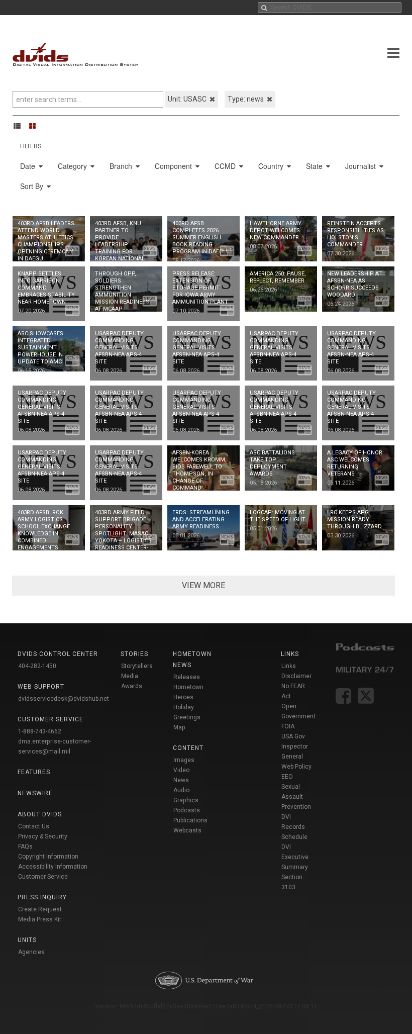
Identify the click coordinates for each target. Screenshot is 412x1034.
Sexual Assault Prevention (296, 796)
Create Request (40, 909)
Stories (134, 653)
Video (181, 770)
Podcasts (186, 810)
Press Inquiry (42, 897)
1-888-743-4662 (39, 731)
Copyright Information (48, 856)
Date (28, 166)
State (315, 166)
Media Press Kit (39, 919)
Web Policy (296, 766)
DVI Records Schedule (294, 826)
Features (34, 772)
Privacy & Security (42, 836)
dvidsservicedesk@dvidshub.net (63, 698)
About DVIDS (40, 814)
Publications (190, 820)
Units (27, 940)
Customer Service (43, 876)
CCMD (226, 166)
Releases (186, 677)
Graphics (185, 800)
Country (271, 166)
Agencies (31, 952)
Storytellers (137, 666)
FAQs (25, 846)
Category (73, 166)
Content (188, 747)
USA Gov (293, 736)
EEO (287, 776)
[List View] (20, 126)
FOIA (287, 726)
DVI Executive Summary (294, 857)
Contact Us (33, 826)
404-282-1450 (37, 666)
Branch (122, 166)
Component (174, 166)
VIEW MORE (203, 585)
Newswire (35, 793)
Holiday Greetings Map (186, 717)
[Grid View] (35, 126)
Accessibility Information (52, 866)
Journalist (361, 166)
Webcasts (187, 830)
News (181, 780)
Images (183, 760)
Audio (181, 790)
